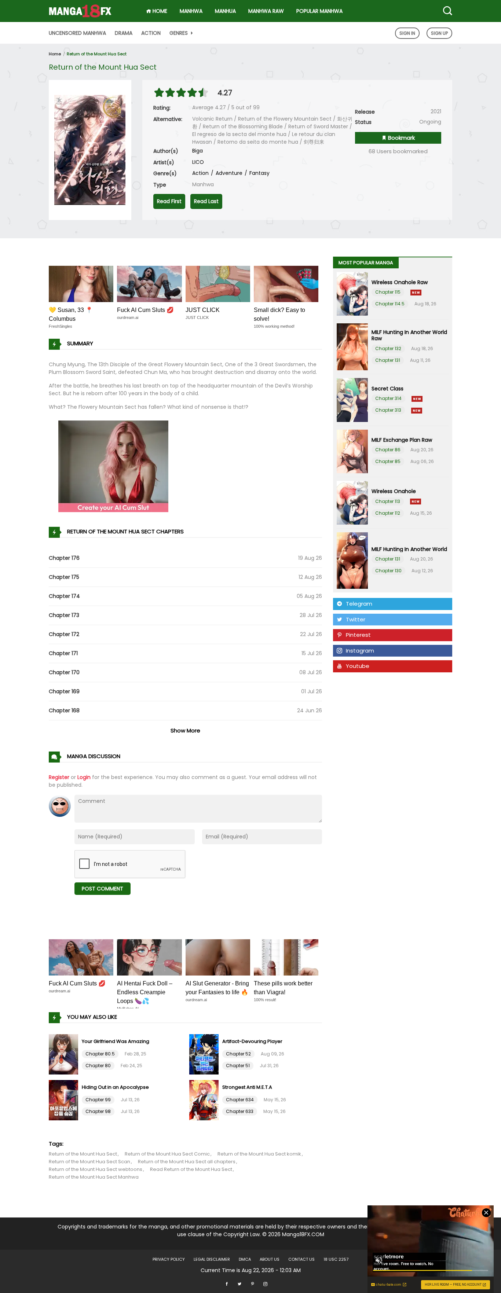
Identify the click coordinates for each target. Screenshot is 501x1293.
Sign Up (439, 33)
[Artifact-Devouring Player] (204, 1054)
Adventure (228, 173)
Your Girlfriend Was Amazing (115, 1041)
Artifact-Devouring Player (252, 1041)
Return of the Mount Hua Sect (97, 54)
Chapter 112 (387, 513)
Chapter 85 (388, 461)
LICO (198, 162)
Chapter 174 (64, 596)
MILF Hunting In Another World (409, 549)
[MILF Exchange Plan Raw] (352, 451)
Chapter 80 (98, 1065)
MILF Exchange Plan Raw (402, 440)
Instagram (360, 650)
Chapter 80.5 (100, 1054)
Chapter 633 (239, 1111)
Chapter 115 (388, 292)
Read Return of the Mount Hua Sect (191, 1169)
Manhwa (191, 11)
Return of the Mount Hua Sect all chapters (186, 1161)
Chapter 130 (388, 570)
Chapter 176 (64, 558)
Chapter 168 (64, 710)
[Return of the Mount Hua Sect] (89, 149)
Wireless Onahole (394, 491)
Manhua (225, 11)
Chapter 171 (63, 653)
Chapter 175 (64, 577)
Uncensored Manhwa (77, 33)
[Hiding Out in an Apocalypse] (64, 1099)
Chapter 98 (98, 1111)
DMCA (245, 1259)
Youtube (357, 666)
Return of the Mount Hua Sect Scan (89, 1161)
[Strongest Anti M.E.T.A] (204, 1099)
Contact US (301, 1259)
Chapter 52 (238, 1054)
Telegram (359, 603)
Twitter (355, 619)
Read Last (206, 201)
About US (269, 1259)
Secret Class (387, 388)
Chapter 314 (388, 398)
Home (55, 54)
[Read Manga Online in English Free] (80, 8)
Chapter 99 (98, 1100)
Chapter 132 (388, 348)
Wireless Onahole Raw (400, 282)
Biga (197, 150)
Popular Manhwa (319, 11)
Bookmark (401, 138)
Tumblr (355, 682)
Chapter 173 (64, 615)
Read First (169, 201)
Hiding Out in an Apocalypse (115, 1087)
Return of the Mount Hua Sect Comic (167, 1153)
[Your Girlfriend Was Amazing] (64, 1054)
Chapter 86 (388, 450)
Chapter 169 (64, 691)
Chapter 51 (238, 1065)
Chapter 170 (64, 672)
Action (151, 33)
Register (59, 777)
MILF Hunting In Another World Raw (409, 335)
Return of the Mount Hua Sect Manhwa (94, 1176)
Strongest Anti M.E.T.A (247, 1087)
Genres (179, 33)
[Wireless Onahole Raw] (352, 294)
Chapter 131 (387, 360)
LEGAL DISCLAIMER (212, 1259)
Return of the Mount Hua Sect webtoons (95, 1169)
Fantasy (259, 173)
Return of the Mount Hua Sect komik (259, 1153)
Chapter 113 (387, 501)
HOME (159, 11)
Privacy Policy (169, 1259)
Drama (123, 33)
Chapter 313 (388, 410)
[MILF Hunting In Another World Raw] (352, 347)
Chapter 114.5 (390, 304)
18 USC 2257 (335, 1259)
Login (84, 777)
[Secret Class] (352, 400)
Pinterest (358, 635)
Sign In (407, 33)
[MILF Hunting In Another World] (352, 560)
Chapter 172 (64, 634)
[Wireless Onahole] (352, 503)
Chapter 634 (240, 1100)
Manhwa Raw (266, 11)
